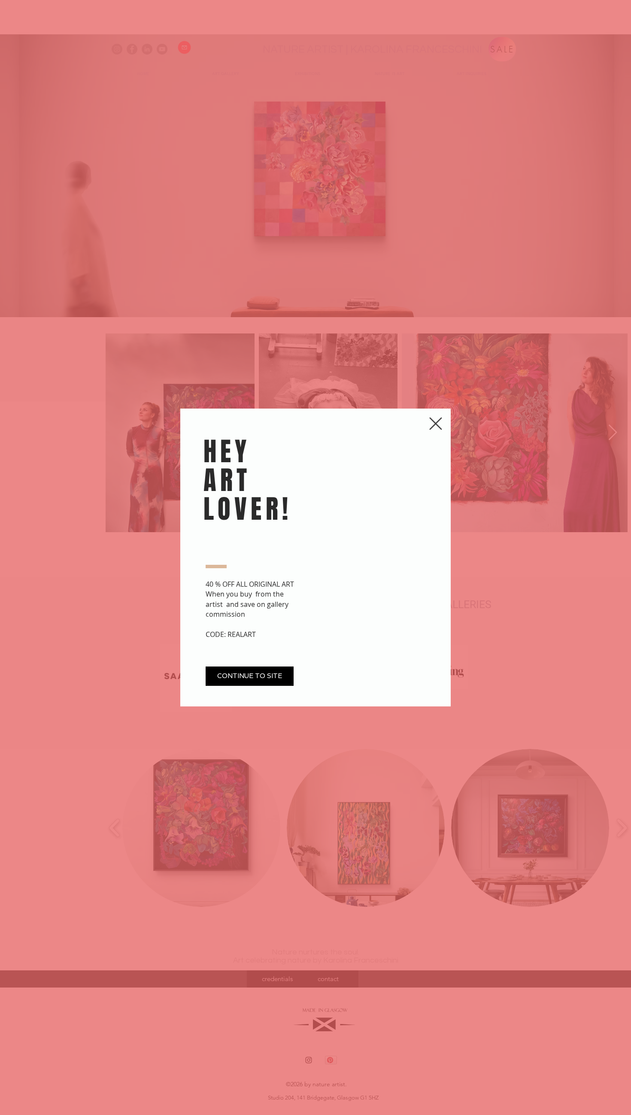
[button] (435, 423)
